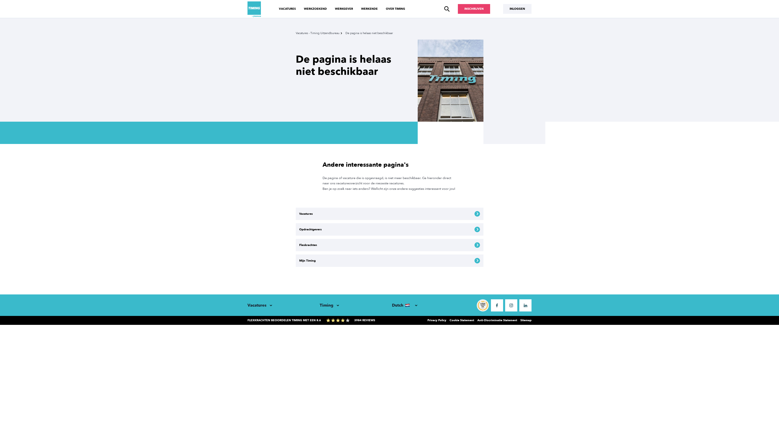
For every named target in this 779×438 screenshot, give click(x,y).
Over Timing (395, 9)
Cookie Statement (462, 320)
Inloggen (517, 9)
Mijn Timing (307, 261)
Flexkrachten (308, 245)
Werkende (369, 9)
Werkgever (344, 9)
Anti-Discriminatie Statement (497, 320)
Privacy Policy (436, 320)
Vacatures (287, 9)
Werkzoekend (315, 9)
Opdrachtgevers (310, 229)
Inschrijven (474, 9)
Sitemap (526, 320)
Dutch (397, 305)
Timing (326, 305)
